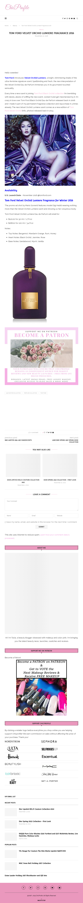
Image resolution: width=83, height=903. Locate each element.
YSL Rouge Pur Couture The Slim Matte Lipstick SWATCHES (42, 851)
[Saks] (50, 773)
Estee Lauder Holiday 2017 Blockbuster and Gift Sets (26, 876)
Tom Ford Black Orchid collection (49, 93)
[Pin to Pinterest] (51, 432)
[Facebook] (62, 18)
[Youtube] (71, 18)
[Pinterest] (69, 18)
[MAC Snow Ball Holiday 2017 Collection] (11, 866)
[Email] (74, 18)
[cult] (13, 781)
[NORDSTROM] (12, 741)
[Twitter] (65, 18)
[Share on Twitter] (48, 432)
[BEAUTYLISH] (13, 763)
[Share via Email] (53, 432)
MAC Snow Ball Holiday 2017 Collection (35, 863)
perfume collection (30, 393)
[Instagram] (67, 18)
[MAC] (50, 766)
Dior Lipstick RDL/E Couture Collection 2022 (36, 809)
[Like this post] (44, 432)
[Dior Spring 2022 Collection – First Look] (60, 465)
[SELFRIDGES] (50, 748)
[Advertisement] (41, 53)
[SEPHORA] (49, 741)
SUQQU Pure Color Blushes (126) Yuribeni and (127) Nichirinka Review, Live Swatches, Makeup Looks (48, 835)
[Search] (77, 18)
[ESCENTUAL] (50, 756)
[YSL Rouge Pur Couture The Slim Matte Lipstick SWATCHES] (11, 854)
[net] (50, 781)
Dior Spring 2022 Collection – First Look (60, 480)
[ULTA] (13, 748)
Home (6, 25)
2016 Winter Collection (13, 393)
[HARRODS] (13, 756)
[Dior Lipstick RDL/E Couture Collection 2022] (23, 465)
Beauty (15, 25)
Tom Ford (43, 393)
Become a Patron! (13, 657)
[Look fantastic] (13, 773)
